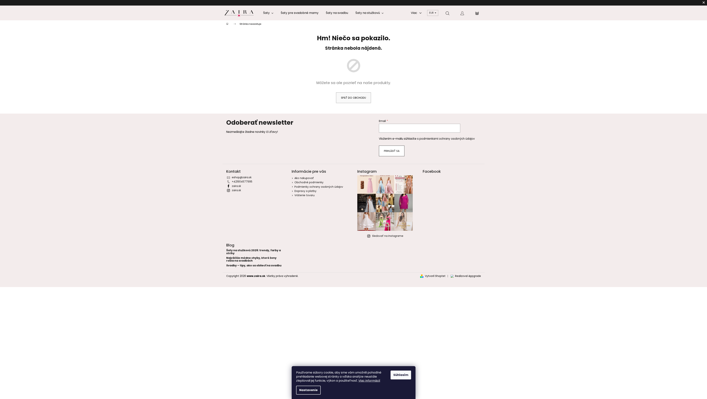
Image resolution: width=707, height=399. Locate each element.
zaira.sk (236, 186)
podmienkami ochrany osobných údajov (447, 139)
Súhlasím (400, 375)
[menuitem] (268, 13)
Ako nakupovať (304, 178)
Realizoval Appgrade (468, 276)
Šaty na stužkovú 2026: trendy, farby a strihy (253, 252)
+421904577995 (242, 181)
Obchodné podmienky (308, 182)
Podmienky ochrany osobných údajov (318, 187)
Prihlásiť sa (391, 151)
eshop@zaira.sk (242, 177)
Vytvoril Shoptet (435, 276)
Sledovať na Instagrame (387, 236)
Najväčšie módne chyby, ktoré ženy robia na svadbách (251, 259)
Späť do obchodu (353, 98)
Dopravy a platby (305, 191)
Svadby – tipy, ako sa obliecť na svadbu (254, 265)
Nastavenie (308, 390)
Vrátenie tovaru (304, 195)
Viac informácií (369, 380)
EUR (431, 13)
